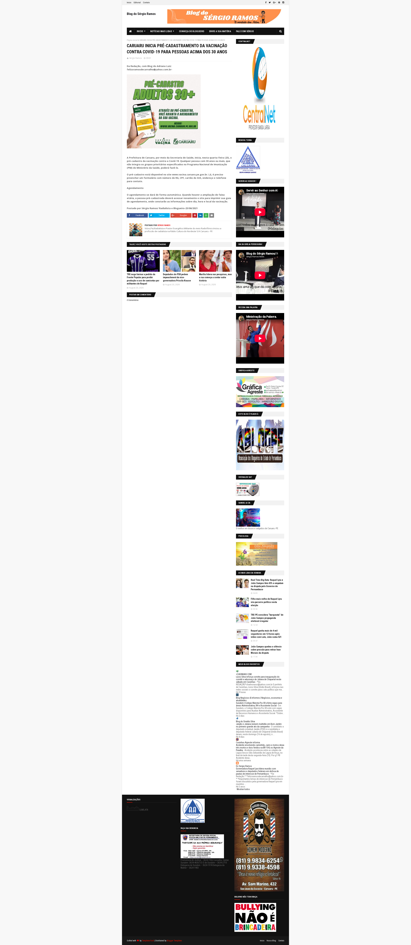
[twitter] (269, 2)
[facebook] (265, 2)
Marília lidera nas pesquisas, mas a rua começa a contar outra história (215, 277)
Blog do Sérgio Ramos (141, 14)
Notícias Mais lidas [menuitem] (161, 31)
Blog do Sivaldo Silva (245, 721)
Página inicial (132, 40)
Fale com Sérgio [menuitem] (245, 31)
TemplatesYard (148, 941)
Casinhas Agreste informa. (248, 742)
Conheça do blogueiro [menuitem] (191, 31)
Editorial (137, 2)
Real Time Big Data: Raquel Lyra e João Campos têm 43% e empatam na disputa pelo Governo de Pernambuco (267, 585)
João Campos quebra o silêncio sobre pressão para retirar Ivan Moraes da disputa (266, 649)
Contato (146, 2)
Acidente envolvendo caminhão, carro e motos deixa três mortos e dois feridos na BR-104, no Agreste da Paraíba (260, 747)
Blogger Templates (174, 941)
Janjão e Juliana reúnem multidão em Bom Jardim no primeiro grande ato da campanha (259, 725)
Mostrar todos (243, 789)
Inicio (129, 2)
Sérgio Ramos (135, 58)
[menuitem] (130, 31)
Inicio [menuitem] (140, 31)
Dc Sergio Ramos (244, 766)
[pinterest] (279, 2)
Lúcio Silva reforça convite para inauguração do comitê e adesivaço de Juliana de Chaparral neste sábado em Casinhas (258, 679)
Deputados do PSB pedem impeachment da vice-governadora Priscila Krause (177, 277)
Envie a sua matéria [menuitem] (220, 31)
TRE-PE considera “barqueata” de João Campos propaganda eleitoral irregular (267, 618)
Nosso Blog (271, 941)
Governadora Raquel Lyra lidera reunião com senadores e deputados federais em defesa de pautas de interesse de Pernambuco (257, 771)
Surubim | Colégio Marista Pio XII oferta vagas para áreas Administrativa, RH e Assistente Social (259, 704)
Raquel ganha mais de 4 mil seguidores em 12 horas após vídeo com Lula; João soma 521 (266, 633)
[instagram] (283, 2)
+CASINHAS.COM (244, 674)
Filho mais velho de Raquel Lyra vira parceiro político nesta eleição (266, 602)
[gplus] (274, 2)
